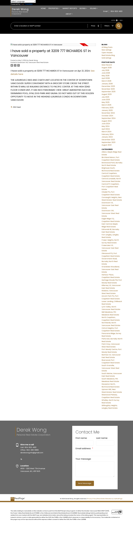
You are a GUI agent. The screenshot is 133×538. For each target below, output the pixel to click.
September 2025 (108, 91)
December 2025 (108, 86)
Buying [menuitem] (83, 8)
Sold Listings (106, 58)
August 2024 (107, 121)
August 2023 (106, 145)
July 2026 (105, 70)
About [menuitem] (68, 14)
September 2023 (108, 142)
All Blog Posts (107, 47)
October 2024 (107, 115)
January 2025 (107, 110)
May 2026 (105, 75)
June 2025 (106, 99)
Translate (29, 4)
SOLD (121, 20)
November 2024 (108, 113)
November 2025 (108, 89)
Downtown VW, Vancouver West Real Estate (33, 62)
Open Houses (107, 52)
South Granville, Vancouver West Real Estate (110, 368)
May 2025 (105, 102)
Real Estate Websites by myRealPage (109, 499)
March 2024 (106, 131)
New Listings (106, 50)
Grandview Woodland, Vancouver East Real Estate (110, 269)
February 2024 (108, 134)
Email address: (84, 448)
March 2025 (106, 105)
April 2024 (106, 129)
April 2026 (106, 78)
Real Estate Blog (108, 55)
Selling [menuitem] (93, 8)
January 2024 (107, 137)
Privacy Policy (92, 499)
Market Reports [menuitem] (70, 8)
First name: (81, 438)
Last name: (102, 438)
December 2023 (108, 139)
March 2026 (106, 81)
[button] (21, 459)
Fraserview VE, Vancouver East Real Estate (110, 248)
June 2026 (106, 73)
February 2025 (107, 107)
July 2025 (105, 97)
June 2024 (106, 123)
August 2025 (107, 94)
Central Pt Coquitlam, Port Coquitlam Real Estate (110, 187)
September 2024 (109, 118)
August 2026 (107, 67)
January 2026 (107, 83)
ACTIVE (113, 20)
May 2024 (106, 126)
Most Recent (107, 65)
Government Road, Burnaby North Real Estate (110, 261)
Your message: (83, 458)
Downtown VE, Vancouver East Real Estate (110, 205)
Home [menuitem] (43, 8)
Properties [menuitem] (53, 8)
